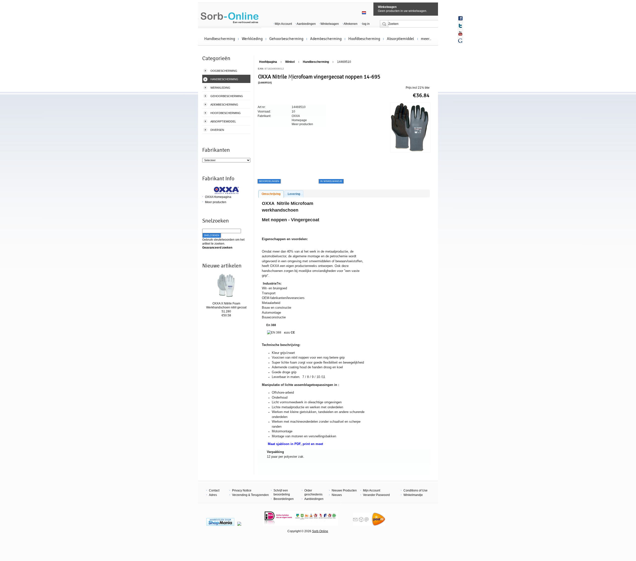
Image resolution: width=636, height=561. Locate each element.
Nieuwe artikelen (221, 266)
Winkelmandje (413, 495)
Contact (214, 490)
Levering (294, 194)
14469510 (344, 62)
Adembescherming (326, 39)
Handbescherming (219, 39)
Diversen (217, 129)
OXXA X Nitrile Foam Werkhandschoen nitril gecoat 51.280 (226, 307)
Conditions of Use (415, 490)
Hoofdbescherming (364, 39)
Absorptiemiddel (400, 39)
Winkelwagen (387, 7)
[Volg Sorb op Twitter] (460, 26)
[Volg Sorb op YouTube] (460, 33)
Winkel (290, 62)
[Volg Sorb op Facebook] (460, 18)
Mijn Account (283, 24)
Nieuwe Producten (344, 490)
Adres (213, 495)
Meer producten (215, 202)
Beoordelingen (284, 499)
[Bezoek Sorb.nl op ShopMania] (220, 524)
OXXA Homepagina (218, 197)
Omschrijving (271, 194)
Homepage (299, 120)
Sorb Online (320, 531)
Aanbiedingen (306, 24)
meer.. (426, 39)
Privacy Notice (241, 490)
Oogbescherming (223, 70)
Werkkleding (252, 39)
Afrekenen (351, 24)
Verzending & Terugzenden (250, 495)
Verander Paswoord (376, 495)
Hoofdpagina (268, 62)
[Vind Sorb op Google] (460, 41)
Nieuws (337, 495)
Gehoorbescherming (286, 39)
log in (366, 24)
